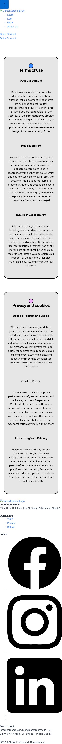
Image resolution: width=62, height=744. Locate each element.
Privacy (11, 523)
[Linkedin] (34, 715)
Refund (11, 527)
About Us (12, 26)
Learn (10, 14)
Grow (10, 22)
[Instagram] (34, 652)
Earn (9, 18)
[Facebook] (34, 589)
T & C (10, 519)
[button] (4, 4)
